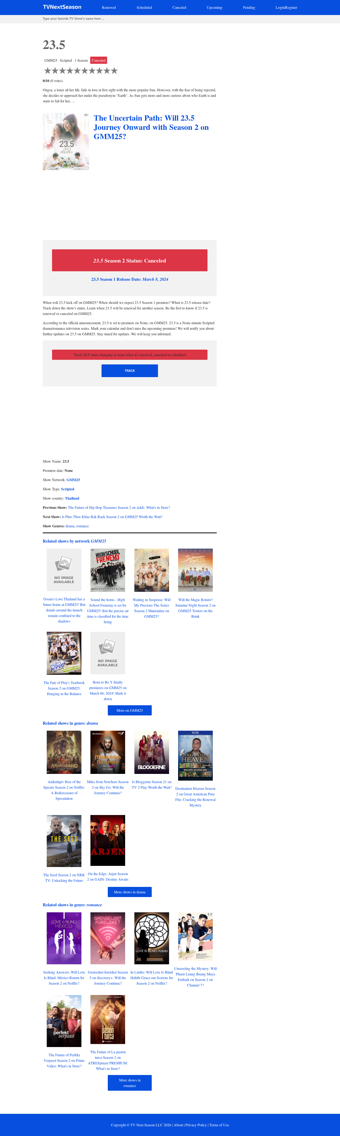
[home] (62, 7)
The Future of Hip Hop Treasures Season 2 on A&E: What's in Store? (119, 507)
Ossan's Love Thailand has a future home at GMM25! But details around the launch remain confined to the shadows (64, 609)
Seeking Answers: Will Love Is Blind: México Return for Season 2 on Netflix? (64, 978)
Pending (249, 7)
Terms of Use (219, 1124)
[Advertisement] (130, 204)
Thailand (72, 498)
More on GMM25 (130, 710)
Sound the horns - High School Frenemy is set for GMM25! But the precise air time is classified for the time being (108, 610)
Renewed (109, 7)
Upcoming (214, 7)
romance (82, 525)
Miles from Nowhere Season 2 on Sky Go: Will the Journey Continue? (108, 787)
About (178, 1124)
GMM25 (73, 479)
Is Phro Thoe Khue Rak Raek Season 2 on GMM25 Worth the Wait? (112, 516)
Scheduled (144, 7)
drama (69, 525)
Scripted (67, 489)
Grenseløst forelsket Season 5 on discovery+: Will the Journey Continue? (108, 978)
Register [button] (291, 7)
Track (130, 371)
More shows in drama (129, 891)
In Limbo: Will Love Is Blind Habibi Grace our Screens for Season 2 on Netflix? (151, 978)
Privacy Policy (196, 1124)
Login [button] (280, 7)
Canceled (179, 7)
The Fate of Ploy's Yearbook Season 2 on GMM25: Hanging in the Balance (64, 688)
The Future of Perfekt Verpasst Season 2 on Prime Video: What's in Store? (64, 1060)
